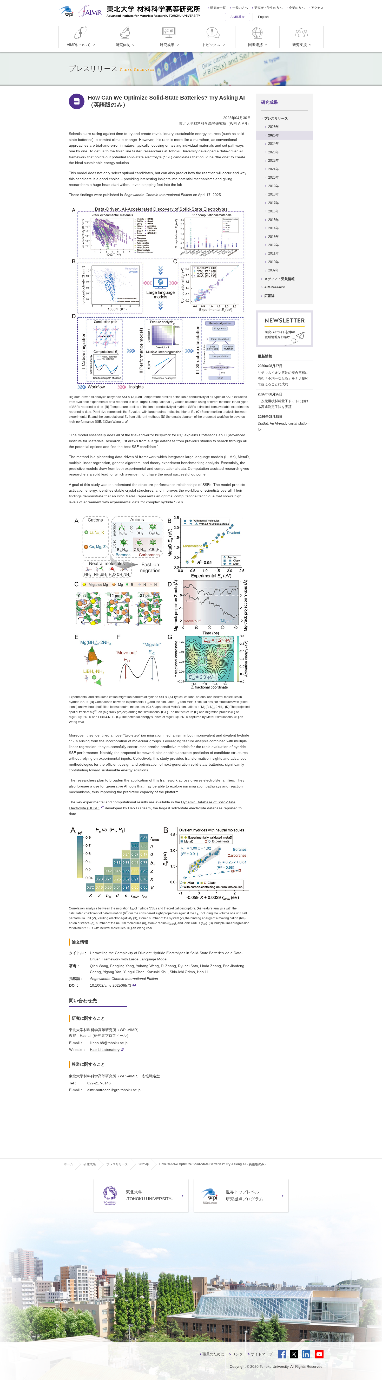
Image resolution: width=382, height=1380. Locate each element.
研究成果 (167, 45)
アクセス (317, 8)
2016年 (273, 211)
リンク (237, 1354)
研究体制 (123, 45)
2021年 (273, 169)
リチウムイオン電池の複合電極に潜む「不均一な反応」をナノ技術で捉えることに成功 (283, 378)
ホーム (68, 1164)
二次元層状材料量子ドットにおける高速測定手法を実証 (283, 404)
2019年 (273, 186)
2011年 (273, 253)
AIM (274, 287)
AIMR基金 (237, 17)
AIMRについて (78, 45)
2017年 (273, 203)
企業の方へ (297, 8)
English (263, 17)
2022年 (273, 160)
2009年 (273, 270)
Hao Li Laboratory (105, 1049)
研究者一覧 (218, 8)
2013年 (273, 237)
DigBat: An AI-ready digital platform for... (284, 426)
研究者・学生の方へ (268, 8)
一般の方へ (240, 8)
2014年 (273, 228)
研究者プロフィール (110, 1035)
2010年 (273, 262)
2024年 (273, 144)
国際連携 (255, 45)
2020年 (273, 177)
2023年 (273, 152)
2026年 (273, 127)
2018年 (273, 194)
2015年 (273, 220)
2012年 (273, 245)
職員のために (213, 1354)
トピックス (211, 45)
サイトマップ (262, 1354)
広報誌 (269, 296)
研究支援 (299, 45)
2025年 (273, 135)
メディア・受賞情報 (279, 279)
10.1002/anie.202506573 (110, 985)
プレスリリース (276, 118)
